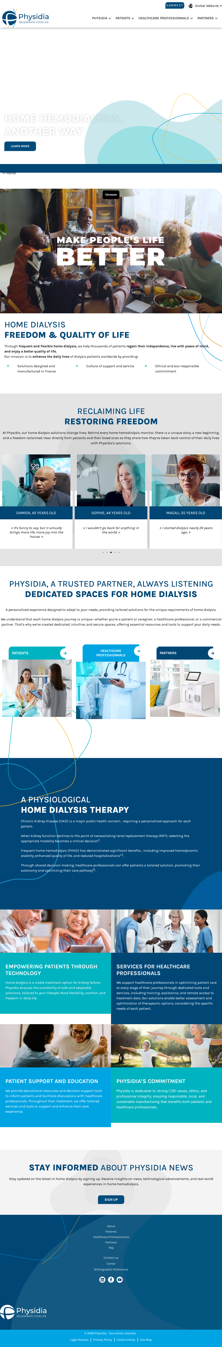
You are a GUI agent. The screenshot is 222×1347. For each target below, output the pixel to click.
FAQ (111, 1248)
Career (111, 1263)
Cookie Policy (126, 1340)
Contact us (111, 1258)
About (111, 1226)
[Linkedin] (102, 1280)
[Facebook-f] (111, 1280)
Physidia (99, 18)
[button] (103, 552)
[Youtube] (120, 1280)
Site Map (146, 1340)
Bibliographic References (111, 1269)
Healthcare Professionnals (164, 18)
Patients (123, 18)
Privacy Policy (102, 1340)
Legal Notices (79, 1340)
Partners (205, 18)
